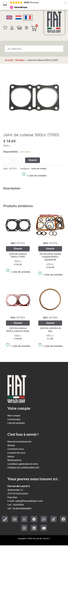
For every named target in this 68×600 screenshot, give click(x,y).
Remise (11, 445)
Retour (10, 456)
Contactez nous (15, 449)
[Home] (54, 22)
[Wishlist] (5, 28)
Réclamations (14, 460)
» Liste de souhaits (36, 175)
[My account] (12, 28)
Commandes (13, 419)
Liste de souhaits (16, 423)
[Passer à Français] (28, 17)
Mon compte (13, 415)
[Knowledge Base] (19, 27)
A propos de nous (16, 452)
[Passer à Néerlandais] (18, 17)
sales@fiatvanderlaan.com (29, 501)
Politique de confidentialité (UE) (23, 467)
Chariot (32, 160)
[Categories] (26, 28)
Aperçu (18, 237)
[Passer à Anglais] (9, 17)
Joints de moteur (39, 168)
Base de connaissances (19, 441)
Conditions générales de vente (22, 464)
